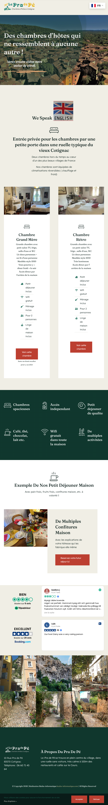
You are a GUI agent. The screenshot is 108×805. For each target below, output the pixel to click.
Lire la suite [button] (49, 613)
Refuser (96, 799)
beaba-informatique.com (67, 786)
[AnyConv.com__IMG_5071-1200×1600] (27, 187)
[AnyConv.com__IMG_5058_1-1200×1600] (81, 187)
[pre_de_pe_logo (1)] (19, 4)
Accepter (79, 799)
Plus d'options (10, 801)
